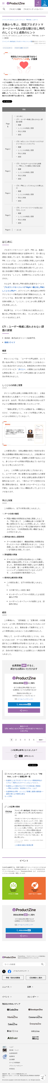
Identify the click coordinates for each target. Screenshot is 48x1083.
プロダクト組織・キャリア (21, 48)
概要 (19, 125)
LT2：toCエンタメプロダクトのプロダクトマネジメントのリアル (30, 142)
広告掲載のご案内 (36, 977)
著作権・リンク (14, 1050)
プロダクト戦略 (15, 9)
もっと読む (8, 796)
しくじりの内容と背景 (26, 128)
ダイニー (21, 369)
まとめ (19, 230)
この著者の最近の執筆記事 (24, 845)
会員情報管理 (13, 1053)
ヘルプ (11, 1047)
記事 (29, 986)
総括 (19, 134)
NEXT (41, 740)
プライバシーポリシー (16, 1065)
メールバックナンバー (25, 699)
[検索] (4, 9)
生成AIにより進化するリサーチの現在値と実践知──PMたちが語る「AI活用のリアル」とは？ (23, 787)
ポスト (8, 101)
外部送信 (12, 1069)
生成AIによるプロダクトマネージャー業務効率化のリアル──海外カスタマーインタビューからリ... (24, 781)
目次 (24, 109)
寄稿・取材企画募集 (13, 977)
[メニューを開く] (3, 3)
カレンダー (31, 996)
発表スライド (9, 342)
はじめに (20, 116)
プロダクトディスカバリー (33, 9)
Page (7, 149)
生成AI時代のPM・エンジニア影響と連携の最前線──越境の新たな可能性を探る (24, 792)
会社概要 (12, 1059)
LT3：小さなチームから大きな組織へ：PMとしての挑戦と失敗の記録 (28, 164)
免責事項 (12, 1056)
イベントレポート (7, 48)
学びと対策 (22, 131)
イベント (5, 996)
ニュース (5, 986)
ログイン (25, 710)
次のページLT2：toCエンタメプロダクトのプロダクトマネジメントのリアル (24, 728)
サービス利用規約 (14, 1062)
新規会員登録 (24, 704)
